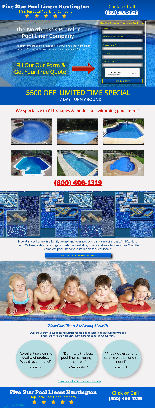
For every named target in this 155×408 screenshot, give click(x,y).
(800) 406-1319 (121, 12)
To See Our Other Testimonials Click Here (79, 381)
